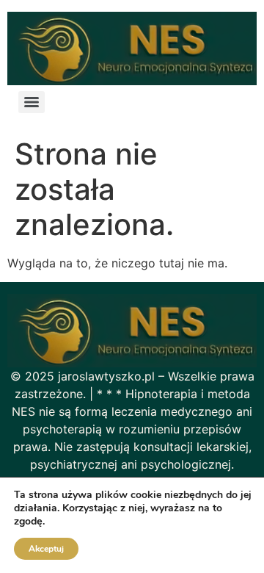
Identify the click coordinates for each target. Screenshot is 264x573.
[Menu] (31, 102)
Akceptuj (46, 549)
